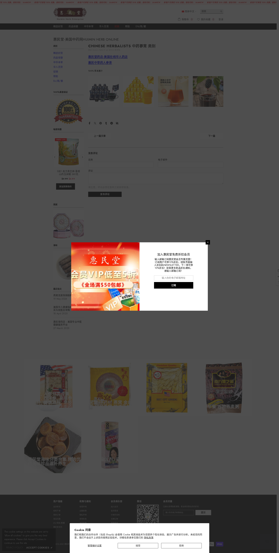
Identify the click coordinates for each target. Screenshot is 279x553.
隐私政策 (148, 537)
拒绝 (181, 545)
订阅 (173, 285)
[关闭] (208, 242)
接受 (138, 545)
